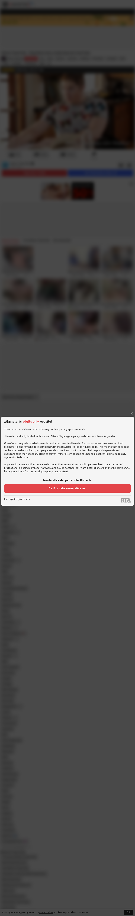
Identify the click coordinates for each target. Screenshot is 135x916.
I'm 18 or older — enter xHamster (67, 488)
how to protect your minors (17, 499)
